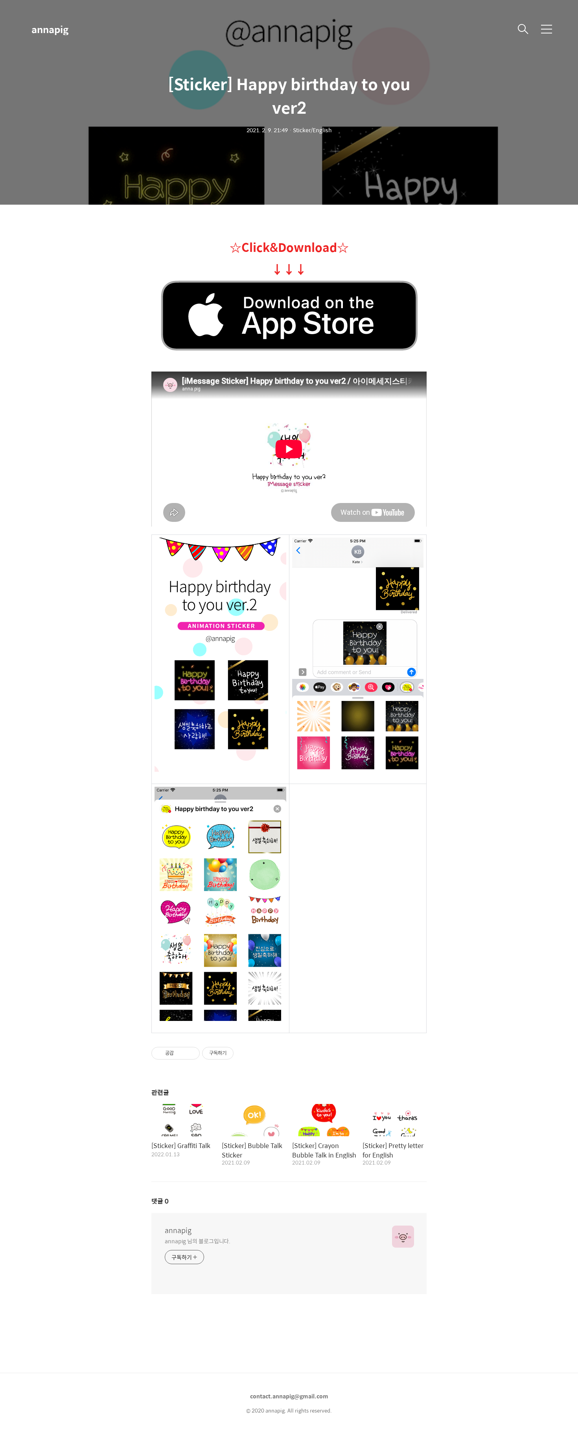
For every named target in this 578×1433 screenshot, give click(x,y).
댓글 (160, 1201)
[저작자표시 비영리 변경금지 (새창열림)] (244, 1053)
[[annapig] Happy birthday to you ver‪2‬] (289, 316)
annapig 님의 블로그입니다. (197, 1241)
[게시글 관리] (191, 1053)
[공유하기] (181, 1053)
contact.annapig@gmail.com (289, 1396)
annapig (49, 29)
